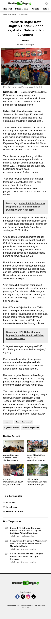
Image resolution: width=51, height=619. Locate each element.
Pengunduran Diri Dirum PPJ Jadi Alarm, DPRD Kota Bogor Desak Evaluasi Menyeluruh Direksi (28, 543)
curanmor (8, 422)
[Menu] (4, 3)
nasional (10, 503)
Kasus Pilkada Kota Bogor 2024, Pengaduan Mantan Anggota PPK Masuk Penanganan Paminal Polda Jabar (36, 461)
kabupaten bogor (15, 511)
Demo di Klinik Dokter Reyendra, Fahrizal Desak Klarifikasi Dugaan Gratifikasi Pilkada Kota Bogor (25, 530)
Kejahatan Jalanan (11, 428)
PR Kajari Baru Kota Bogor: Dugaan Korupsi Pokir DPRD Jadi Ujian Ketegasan (26, 556)
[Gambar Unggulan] (25, 84)
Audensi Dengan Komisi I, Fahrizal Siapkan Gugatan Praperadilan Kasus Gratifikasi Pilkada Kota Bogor (12, 461)
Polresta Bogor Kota (31, 428)
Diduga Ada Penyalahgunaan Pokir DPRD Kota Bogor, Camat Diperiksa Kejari (37, 484)
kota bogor (11, 507)
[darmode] (47, 3)
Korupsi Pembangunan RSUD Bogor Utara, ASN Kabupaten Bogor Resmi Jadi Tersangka (13, 484)
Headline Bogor (10, 14)
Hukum (24, 14)
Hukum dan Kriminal (24, 422)
